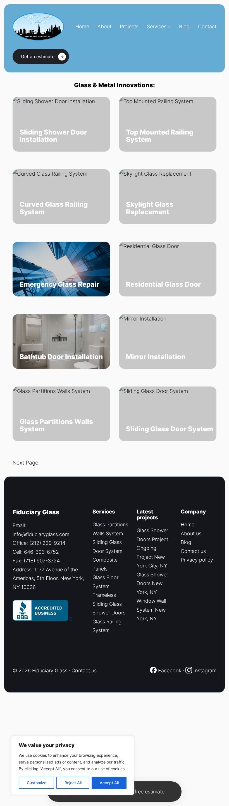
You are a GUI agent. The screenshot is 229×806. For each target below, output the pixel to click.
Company (193, 511)
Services (156, 26)
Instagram (205, 670)
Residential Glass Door (163, 284)
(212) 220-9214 (47, 543)
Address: (23, 569)
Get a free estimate (142, 792)
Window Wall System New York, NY (151, 609)
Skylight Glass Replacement (149, 208)
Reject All (73, 782)
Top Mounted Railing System (159, 136)
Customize (36, 782)
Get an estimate (37, 56)
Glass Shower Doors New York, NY (152, 583)
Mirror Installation (155, 356)
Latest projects (147, 514)
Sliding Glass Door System (169, 429)
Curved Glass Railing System (54, 208)
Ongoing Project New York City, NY (152, 557)
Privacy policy (197, 560)
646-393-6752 (41, 552)
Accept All (109, 782)
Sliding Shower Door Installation (53, 136)
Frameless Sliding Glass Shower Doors (108, 604)
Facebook (169, 670)
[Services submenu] (169, 26)
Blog (186, 542)
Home (187, 524)
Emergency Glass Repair (59, 284)
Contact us (193, 551)
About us (191, 533)
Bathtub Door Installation (61, 356)
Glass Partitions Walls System (56, 425)
